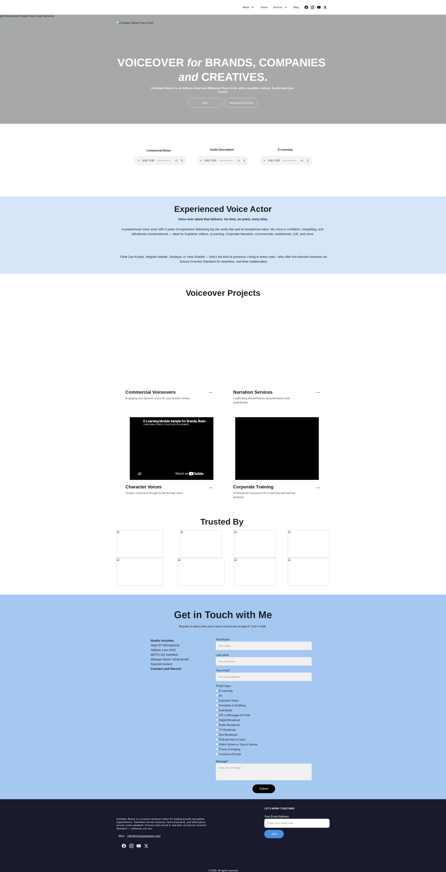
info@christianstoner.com (144, 836)
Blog (296, 7)
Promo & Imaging (229, 749)
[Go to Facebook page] (308, 7)
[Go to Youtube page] (320, 7)
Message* (222, 761)
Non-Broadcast (227, 734)
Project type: (223, 685)
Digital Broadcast (229, 720)
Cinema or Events (229, 754)
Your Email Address (276, 816)
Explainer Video (228, 700)
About (263, 7)
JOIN (274, 834)
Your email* (223, 670)
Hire (205, 102)
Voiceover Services (241, 102)
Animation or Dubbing (232, 705)
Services (277, 7)
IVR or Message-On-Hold (234, 715)
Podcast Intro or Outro (232, 739)
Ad (220, 695)
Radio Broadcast (229, 724)
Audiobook (225, 710)
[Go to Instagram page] (314, 7)
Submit (263, 788)
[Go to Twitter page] (325, 7)
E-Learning (225, 690)
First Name (222, 639)
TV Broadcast (227, 729)
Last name (222, 654)
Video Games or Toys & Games (237, 744)
